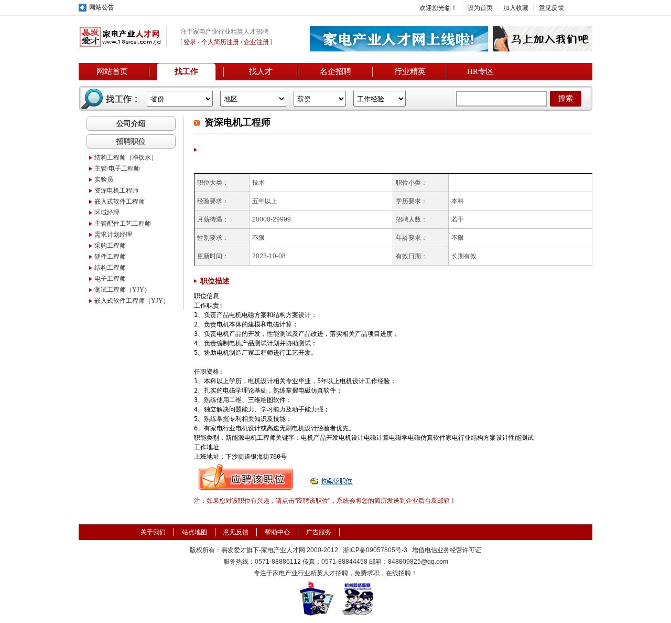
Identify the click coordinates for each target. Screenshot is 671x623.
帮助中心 (277, 532)
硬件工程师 (110, 256)
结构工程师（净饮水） (125, 157)
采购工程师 (110, 245)
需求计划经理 (113, 234)
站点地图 (194, 532)
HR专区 (480, 71)
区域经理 (107, 212)
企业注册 (256, 42)
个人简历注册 (220, 42)
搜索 (565, 98)
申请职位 (246, 477)
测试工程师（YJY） (122, 289)
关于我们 (153, 532)
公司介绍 (131, 123)
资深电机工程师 (116, 190)
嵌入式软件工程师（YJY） (131, 300)
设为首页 (480, 8)
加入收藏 (515, 8)
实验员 (103, 179)
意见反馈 (551, 8)
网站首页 (112, 71)
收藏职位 (332, 477)
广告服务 (318, 532)
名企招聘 (335, 71)
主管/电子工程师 (117, 168)
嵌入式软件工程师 (119, 201)
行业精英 (410, 71)
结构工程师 (110, 267)
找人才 (261, 71)
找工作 (186, 71)
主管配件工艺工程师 (122, 223)
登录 (189, 42)
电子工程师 (110, 278)
